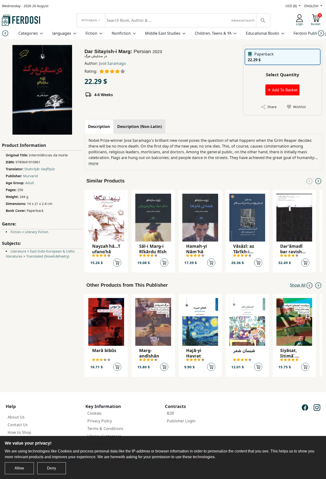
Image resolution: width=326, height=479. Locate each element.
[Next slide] (321, 33)
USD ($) (291, 6)
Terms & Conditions (105, 428)
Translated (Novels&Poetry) (47, 256)
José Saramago (112, 63)
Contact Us (18, 424)
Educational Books (262, 33)
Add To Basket (284, 90)
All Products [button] (89, 20)
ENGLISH (311, 6)
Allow (19, 468)
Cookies (94, 413)
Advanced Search (242, 20)
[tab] (99, 126)
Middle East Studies (162, 33)
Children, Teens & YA (213, 33)
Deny (51, 468)
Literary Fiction (36, 232)
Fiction (91, 33)
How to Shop (20, 432)
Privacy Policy (99, 421)
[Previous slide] (5, 33)
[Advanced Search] (263, 20)
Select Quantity (282, 74)
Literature (18, 251)
